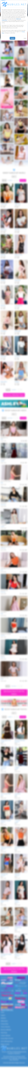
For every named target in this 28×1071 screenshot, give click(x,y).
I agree (12, 38)
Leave (25, 38)
